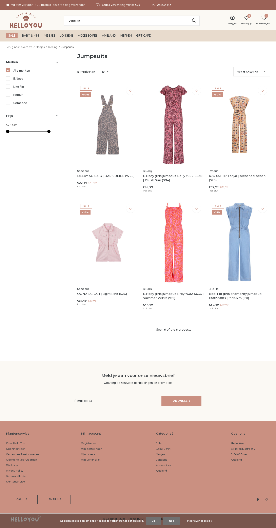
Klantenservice (15, 481)
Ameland (109, 35)
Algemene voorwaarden (21, 459)
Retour (18, 95)
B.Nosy (18, 78)
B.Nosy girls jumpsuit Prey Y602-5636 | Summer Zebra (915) (173, 296)
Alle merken (21, 70)
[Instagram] (266, 499)
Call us (21, 499)
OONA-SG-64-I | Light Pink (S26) (102, 294)
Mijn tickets (88, 454)
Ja (153, 520)
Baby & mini (30, 35)
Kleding (53, 47)
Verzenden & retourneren (22, 454)
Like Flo (18, 87)
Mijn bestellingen (91, 448)
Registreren (88, 443)
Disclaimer (12, 465)
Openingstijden (15, 448)
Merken (126, 35)
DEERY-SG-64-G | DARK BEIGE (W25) (106, 176)
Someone (20, 103)
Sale (11, 35)
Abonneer (181, 401)
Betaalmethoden (16, 476)
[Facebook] (258, 499)
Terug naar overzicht (19, 47)
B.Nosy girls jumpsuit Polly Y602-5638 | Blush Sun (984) (172, 178)
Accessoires (88, 35)
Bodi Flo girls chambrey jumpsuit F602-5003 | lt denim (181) (235, 296)
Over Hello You (15, 443)
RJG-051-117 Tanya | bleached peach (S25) (237, 178)
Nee (171, 520)
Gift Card (143, 35)
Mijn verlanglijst (90, 459)
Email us (55, 499)
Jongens (67, 35)
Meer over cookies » (199, 520)
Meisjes (49, 35)
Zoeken (194, 21)
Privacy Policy (14, 470)
